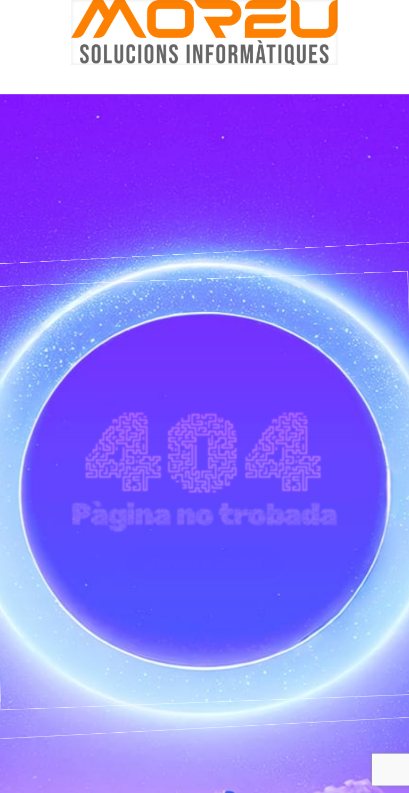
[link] (204, 32)
